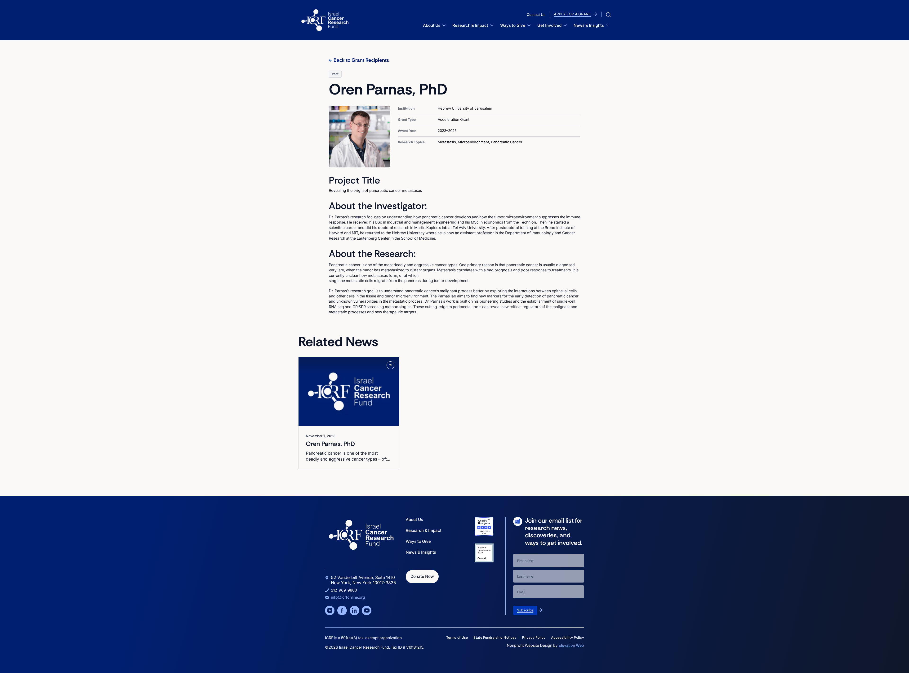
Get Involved (549, 25)
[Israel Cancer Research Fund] (325, 20)
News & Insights (589, 25)
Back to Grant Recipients (361, 60)
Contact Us (536, 14)
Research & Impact (470, 25)
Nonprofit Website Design (529, 645)
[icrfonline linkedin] (354, 610)
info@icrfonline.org (348, 597)
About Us (431, 25)
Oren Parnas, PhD (330, 444)
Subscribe (525, 610)
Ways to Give (512, 25)
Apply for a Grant (572, 14)
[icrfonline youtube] (366, 610)
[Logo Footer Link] (361, 535)
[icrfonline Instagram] (329, 610)
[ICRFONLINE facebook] (342, 610)
